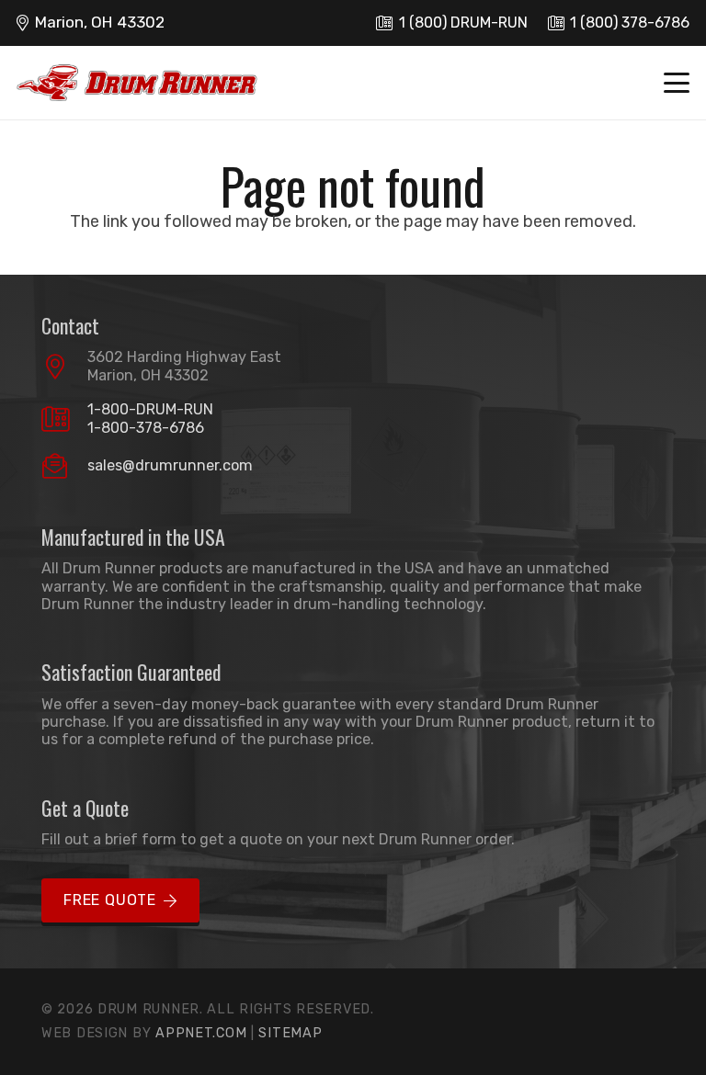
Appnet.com (200, 1033)
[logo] (137, 82)
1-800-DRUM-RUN (150, 409)
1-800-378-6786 (145, 427)
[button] (677, 83)
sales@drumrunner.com (170, 465)
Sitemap (290, 1033)
